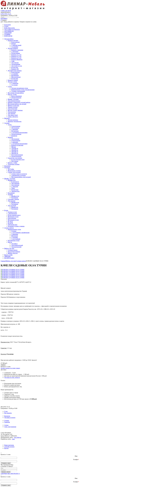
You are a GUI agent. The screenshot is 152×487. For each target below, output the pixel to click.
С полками (14, 237)
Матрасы (7, 118)
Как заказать (8, 413)
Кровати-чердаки (13, 40)
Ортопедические (16, 97)
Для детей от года (16, 66)
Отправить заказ (5, 463)
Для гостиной (12, 205)
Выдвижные (15, 75)
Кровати (10, 137)
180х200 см (14, 153)
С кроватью (14, 83)
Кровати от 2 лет (16, 54)
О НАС (6, 26)
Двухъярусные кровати (15, 70)
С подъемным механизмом (19, 132)
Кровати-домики (13, 80)
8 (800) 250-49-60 (6, 10)
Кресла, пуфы (8, 255)
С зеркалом (14, 186)
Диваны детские (13, 107)
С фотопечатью (12, 213)
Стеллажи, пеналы (13, 199)
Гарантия (7, 422)
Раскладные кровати (14, 251)
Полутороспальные (17, 155)
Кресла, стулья (12, 94)
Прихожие (7, 166)
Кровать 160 (15, 69)
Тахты (10, 124)
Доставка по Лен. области (12, 377)
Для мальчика (12, 112)
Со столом (14, 85)
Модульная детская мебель (16, 93)
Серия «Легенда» (13, 116)
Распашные (11, 193)
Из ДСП (10, 221)
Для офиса (14, 243)
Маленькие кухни (13, 216)
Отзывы (6, 420)
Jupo (13, 439)
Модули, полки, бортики (15, 110)
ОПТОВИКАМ (9, 31)
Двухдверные (15, 183)
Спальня (6, 123)
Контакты (7, 416)
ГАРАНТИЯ (8, 32)
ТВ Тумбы (11, 169)
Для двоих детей (13, 115)
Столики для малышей (18, 91)
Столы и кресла (9, 228)
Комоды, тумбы (12, 162)
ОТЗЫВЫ (7, 34)
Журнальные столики (14, 170)
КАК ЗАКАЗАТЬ (9, 28)
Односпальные (15, 126)
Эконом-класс (15, 191)
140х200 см (14, 150)
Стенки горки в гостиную (19, 174)
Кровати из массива (17, 145)
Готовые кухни (12, 212)
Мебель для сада (13, 253)
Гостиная (7, 167)
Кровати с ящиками (17, 50)
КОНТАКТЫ (8, 36)
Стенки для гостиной (14, 172)
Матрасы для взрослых (14, 121)
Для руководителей (17, 245)
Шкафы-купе (12, 180)
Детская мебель (8, 39)
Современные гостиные (18, 175)
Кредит (6, 448)
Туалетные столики (13, 164)
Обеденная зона (12, 224)
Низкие (13, 43)
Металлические (16, 77)
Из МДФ (10, 223)
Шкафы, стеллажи (13, 99)
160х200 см (14, 151)
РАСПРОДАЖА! (9, 258)
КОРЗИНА (4, 18)
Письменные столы (13, 240)
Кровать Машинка (16, 59)
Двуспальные (15, 128)
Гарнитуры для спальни (15, 158)
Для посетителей (16, 247)
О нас (6, 411)
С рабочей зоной (16, 45)
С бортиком (14, 51)
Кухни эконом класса (14, 215)
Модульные (14, 161)
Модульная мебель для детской (17, 104)
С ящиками (14, 129)
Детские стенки (12, 81)
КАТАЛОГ (7, 24)
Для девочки (11, 113)
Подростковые (15, 53)
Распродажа (14, 189)
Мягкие (13, 147)
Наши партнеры (9, 445)
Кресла (10, 242)
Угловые (10, 194)
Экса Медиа (17, 437)
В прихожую (15, 182)
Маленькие (14, 235)
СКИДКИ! (4, 473)
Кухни (6, 210)
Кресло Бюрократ (16, 96)
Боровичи (14, 135)
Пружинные (15, 131)
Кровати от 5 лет (16, 58)
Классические (15, 42)
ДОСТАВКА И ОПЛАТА (12, 29)
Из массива (14, 67)
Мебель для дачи (9, 248)
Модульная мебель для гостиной (21, 177)
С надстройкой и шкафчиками (20, 232)
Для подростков (12, 108)
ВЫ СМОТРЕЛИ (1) (13, 473)
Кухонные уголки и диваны (16, 226)
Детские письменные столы (19, 88)
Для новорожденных (14, 101)
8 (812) (6, 14)
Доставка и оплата (9, 417)
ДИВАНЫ (7, 256)
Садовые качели (12, 250)
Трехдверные (15, 185)
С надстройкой (15, 239)
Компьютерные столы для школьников (22, 89)
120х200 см (14, 148)
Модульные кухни (13, 220)
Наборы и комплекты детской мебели (19, 102)
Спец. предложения (10, 426)
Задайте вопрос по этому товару (10, 368)
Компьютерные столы (14, 229)
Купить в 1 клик (5, 366)
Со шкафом (14, 47)
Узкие (13, 188)
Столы (10, 86)
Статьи (6, 425)
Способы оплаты (9, 446)
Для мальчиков (15, 64)
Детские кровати (13, 48)
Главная (3, 261)
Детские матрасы (13, 120)
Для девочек (15, 62)
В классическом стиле (17, 159)
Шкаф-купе (14, 207)
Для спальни (11, 201)
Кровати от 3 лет (16, 56)
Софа (12, 61)
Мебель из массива (13, 105)
